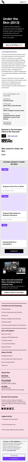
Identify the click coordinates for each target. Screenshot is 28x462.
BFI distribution (6, 309)
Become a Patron (6, 334)
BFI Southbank (6, 380)
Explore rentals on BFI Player (14, 292)
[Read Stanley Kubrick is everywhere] (14, 235)
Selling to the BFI (6, 322)
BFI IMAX (4, 386)
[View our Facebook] (5, 409)
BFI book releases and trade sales (11, 319)
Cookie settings (14, 455)
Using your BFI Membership (9, 337)
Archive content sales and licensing (11, 312)
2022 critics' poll (12, 136)
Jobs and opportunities (8, 362)
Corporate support (6, 340)
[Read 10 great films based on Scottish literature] (14, 207)
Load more (14, 251)
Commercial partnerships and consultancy (13, 325)
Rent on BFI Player (14, 45)
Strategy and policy (7, 356)
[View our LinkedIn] (10, 409)
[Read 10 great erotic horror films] (14, 179)
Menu (22, 2)
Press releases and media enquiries (11, 359)
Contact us (4, 365)
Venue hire (4, 315)
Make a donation (6, 347)
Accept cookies (14, 458)
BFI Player (4, 375)
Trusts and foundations (8, 343)
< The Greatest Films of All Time (9, 51)
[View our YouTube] (13, 409)
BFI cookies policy (11, 450)
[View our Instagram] (7, 409)
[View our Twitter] (2, 409)
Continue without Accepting (21, 441)
